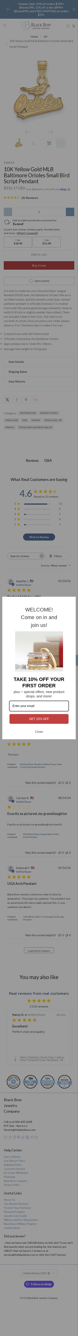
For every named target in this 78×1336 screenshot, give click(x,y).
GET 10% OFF (39, 719)
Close (39, 731)
